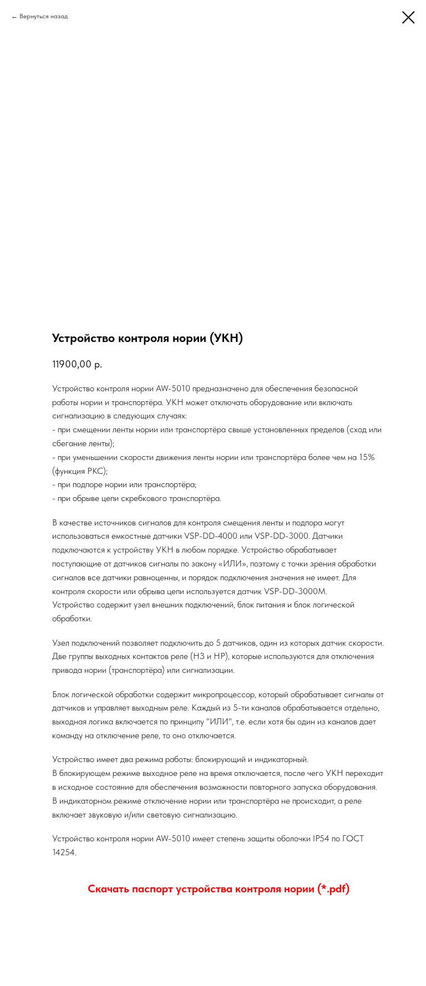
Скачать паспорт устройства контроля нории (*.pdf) (218, 888)
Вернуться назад (43, 16)
